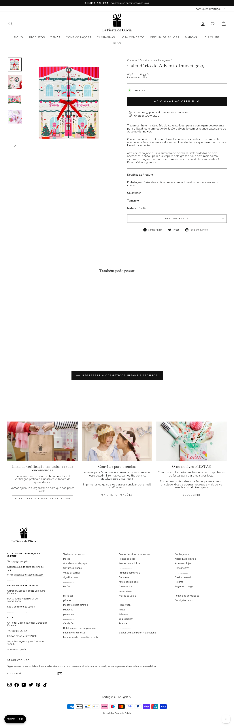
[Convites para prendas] (117, 441)
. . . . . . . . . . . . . (69, 582)
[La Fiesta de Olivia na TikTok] (45, 685)
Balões (67, 586)
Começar (132, 60)
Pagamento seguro (185, 586)
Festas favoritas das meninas (134, 554)
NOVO (18, 37)
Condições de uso (184, 600)
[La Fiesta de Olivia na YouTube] (24, 685)
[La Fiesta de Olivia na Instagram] (9, 685)
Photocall (68, 609)
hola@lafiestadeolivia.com (29, 575)
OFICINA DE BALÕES (165, 37)
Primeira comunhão (129, 573)
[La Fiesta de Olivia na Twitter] (31, 685)
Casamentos (126, 586)
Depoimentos (182, 568)
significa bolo (70, 577)
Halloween (125, 605)
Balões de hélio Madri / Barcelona (137, 632)
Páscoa (123, 623)
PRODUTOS (37, 37)
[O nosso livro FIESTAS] (191, 441)
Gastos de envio (183, 577)
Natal (122, 609)
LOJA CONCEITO (133, 37)
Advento (123, 614)
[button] (11, 287)
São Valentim (126, 619)
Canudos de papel (73, 568)
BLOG (117, 43)
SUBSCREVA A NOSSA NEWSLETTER (43, 498)
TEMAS (55, 37)
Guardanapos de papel (75, 563)
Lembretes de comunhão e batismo (82, 637)
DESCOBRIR (191, 495)
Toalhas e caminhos (74, 554)
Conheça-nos (182, 554)
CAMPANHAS (106, 37)
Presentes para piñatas (75, 605)
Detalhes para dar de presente (79, 628)
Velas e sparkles (72, 573)
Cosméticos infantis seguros (155, 60)
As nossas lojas (183, 563)
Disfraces (68, 596)
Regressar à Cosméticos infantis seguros (119, 375)
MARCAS (191, 37)
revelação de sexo (129, 582)
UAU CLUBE (211, 37)
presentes (68, 614)
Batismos (124, 577)
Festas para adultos (129, 563)
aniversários (125, 591)
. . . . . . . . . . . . (125, 628)
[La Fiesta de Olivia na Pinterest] (38, 685)
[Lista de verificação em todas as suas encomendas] (42, 441)
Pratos (66, 559)
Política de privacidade (187, 596)
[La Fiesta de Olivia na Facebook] (16, 685)
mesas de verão (127, 596)
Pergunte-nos (176, 218)
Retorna (179, 582)
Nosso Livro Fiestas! (186, 559)
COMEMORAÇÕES (78, 37)
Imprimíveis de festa (74, 632)
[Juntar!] (59, 674)
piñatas (67, 600)
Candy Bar (68, 623)
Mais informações (117, 495)
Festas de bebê (127, 559)
